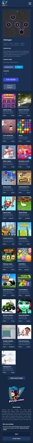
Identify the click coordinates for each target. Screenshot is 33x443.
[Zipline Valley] (9, 203)
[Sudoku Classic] (9, 101)
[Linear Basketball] (9, 126)
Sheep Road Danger (8, 289)
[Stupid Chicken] (24, 203)
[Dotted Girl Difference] (24, 306)
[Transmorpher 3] (24, 281)
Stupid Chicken (23, 212)
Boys (13, 244)
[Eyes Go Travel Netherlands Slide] (24, 101)
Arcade (12, 115)
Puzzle (6, 43)
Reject (16, 434)
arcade (17, 43)
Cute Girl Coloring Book (25, 341)
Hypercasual (11, 218)
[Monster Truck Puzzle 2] (9, 306)
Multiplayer (11, 346)
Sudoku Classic (7, 110)
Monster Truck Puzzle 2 (9, 315)
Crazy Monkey (23, 238)
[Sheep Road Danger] (9, 281)
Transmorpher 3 (23, 289)
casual (11, 43)
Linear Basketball (8, 135)
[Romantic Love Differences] (24, 152)
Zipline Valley (7, 212)
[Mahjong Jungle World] (9, 255)
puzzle (22, 43)
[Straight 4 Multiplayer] (9, 332)
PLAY (4, 115)
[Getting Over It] (9, 358)
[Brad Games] (4, 3)
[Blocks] (24, 126)
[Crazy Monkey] (24, 229)
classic (22, 45)
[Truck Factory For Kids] (9, 229)
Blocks (20, 135)
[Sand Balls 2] (24, 255)
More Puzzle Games (16, 378)
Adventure (27, 218)
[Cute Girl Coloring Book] (24, 332)
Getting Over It (7, 366)
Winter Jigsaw (7, 161)
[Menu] (30, 3)
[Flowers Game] (9, 178)
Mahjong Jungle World (9, 264)
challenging (14, 45)
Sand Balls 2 (22, 264)
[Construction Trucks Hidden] (24, 178)
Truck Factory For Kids (9, 238)
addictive (6, 45)
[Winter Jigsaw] (9, 152)
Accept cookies (16, 438)
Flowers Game (7, 187)
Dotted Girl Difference (25, 315)
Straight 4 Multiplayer (9, 341)
